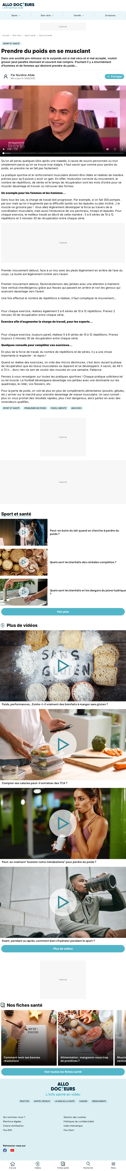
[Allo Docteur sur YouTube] (12, 1150)
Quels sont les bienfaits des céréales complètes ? (83, 562)
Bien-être (46, 15)
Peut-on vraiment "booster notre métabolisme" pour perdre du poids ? (49, 862)
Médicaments (99, 1101)
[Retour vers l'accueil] (63, 5)
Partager (116, 76)
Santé (14, 15)
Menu (113, 1168)
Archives (76, 408)
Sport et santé (45, 35)
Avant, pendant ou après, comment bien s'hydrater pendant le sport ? (48, 941)
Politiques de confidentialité (79, 1121)
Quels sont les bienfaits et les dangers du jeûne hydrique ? (88, 592)
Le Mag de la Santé (65, 1101)
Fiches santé (63, 1168)
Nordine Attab (25, 75)
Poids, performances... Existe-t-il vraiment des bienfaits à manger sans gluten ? (55, 704)
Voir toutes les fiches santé (63, 1072)
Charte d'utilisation (13, 1125)
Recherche (88, 1168)
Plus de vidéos (22, 625)
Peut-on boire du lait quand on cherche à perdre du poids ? (84, 532)
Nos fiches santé (24, 1005)
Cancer (83, 1101)
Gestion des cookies (75, 1117)
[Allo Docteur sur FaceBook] (5, 1150)
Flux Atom (69, 1130)
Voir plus (63, 612)
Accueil (5, 35)
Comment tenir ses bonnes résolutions (22, 1059)
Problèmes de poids (35, 408)
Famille (77, 15)
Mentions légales (12, 1121)
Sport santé (30, 35)
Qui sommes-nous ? (14, 1117)
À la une (12, 1168)
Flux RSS (7, 1130)
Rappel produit (42, 1101)
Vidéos (38, 1168)
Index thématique (73, 1125)
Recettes (24, 1101)
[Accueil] (63, 1089)
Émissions (110, 15)
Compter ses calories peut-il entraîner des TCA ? (34, 783)
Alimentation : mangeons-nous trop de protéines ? (84, 1059)
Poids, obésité (58, 408)
